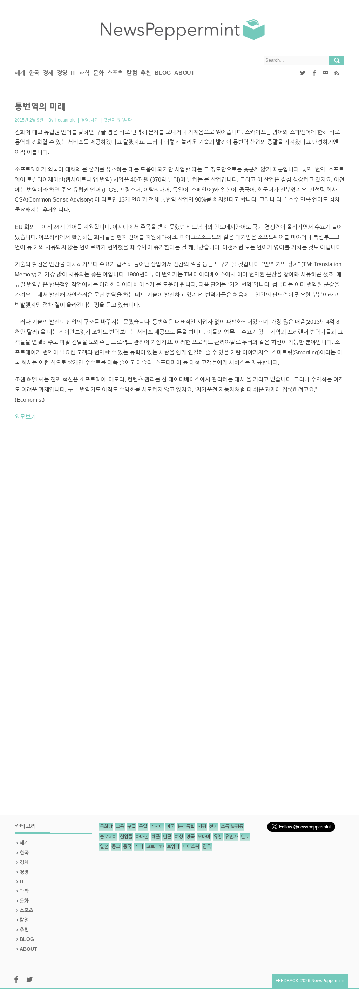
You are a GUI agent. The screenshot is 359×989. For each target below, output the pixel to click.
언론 (167, 836)
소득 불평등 (232, 826)
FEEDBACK (287, 980)
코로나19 (155, 846)
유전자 (231, 836)
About (184, 73)
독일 (143, 826)
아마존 (142, 836)
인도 (245, 836)
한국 (34, 73)
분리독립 (186, 826)
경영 (62, 73)
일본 (104, 846)
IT (73, 73)
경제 (48, 73)
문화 (98, 73)
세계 (20, 73)
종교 (115, 846)
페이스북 (191, 846)
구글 (131, 826)
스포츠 (115, 73)
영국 (190, 836)
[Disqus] (179, 524)
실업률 (126, 836)
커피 (139, 846)
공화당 (106, 826)
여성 (179, 836)
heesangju (65, 120)
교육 (120, 826)
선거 (213, 826)
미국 (170, 826)
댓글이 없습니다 (118, 120)
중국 (127, 846)
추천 (146, 73)
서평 (202, 826)
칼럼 (132, 73)
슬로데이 (108, 836)
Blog (163, 73)
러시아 (156, 826)
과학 (84, 73)
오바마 (204, 836)
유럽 (218, 836)
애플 (155, 836)
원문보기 (25, 417)
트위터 (173, 846)
